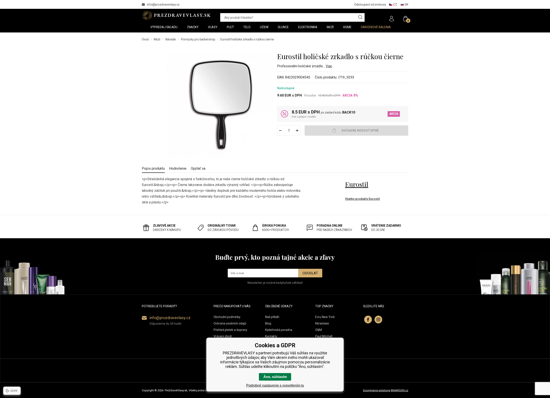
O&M (318, 330)
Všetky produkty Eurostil (362, 199)
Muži (157, 39)
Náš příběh (272, 317)
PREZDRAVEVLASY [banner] (177, 15)
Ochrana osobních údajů (230, 323)
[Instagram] (378, 319)
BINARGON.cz (399, 390)
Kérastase (322, 323)
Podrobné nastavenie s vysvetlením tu (275, 385)
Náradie (170, 39)
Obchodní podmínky (227, 317)
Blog (268, 323)
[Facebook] (368, 319)
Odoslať (310, 273)
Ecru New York (325, 317)
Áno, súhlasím (275, 377)
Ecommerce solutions (376, 390)
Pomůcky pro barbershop (198, 39)
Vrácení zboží (223, 336)
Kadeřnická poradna (278, 330)
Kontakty (271, 336)
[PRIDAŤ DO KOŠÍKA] (356, 130)
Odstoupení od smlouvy (370, 4)
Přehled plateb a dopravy (230, 330)
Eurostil (356, 184)
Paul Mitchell (323, 336)
